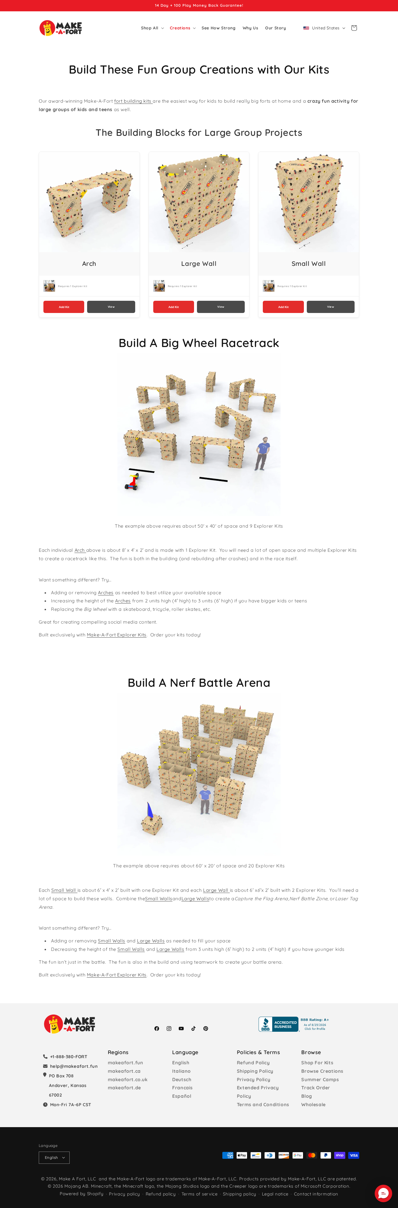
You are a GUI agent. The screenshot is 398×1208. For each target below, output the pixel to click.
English (180, 1062)
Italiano (181, 1071)
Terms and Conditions (263, 1104)
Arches (106, 592)
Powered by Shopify (82, 1193)
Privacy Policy (253, 1079)
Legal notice (275, 1194)
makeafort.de (124, 1087)
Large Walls (195, 898)
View (111, 306)
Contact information (316, 1194)
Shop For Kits (317, 1062)
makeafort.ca (124, 1071)
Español (181, 1096)
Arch (80, 550)
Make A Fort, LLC (77, 1178)
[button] (152, 28)
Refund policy (161, 1194)
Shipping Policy (255, 1071)
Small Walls (158, 898)
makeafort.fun (125, 1062)
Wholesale (313, 1104)
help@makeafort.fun (74, 1066)
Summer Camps (320, 1079)
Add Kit (64, 307)
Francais (182, 1087)
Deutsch (181, 1079)
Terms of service (200, 1194)
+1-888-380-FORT (68, 1056)
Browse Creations (322, 1071)
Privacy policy (124, 1194)
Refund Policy (253, 1062)
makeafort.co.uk (128, 1079)
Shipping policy (239, 1194)
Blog (306, 1096)
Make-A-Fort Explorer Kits (117, 635)
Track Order (315, 1087)
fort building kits (133, 101)
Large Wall (216, 890)
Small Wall (64, 890)
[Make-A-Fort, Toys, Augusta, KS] (294, 1024)
